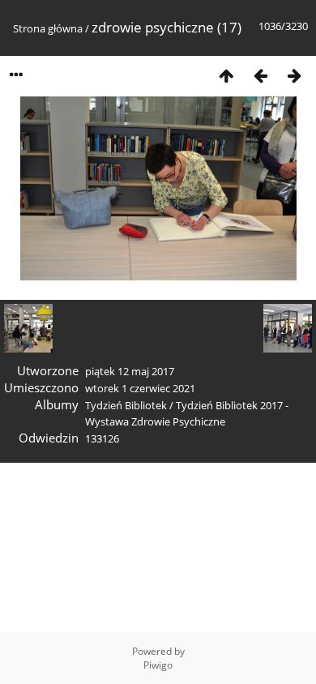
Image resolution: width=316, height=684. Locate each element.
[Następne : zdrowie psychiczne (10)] (294, 75)
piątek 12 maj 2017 (129, 371)
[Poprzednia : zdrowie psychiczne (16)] (260, 75)
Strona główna (48, 28)
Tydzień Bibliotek (126, 405)
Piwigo (158, 665)
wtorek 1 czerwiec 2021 (140, 388)
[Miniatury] (226, 75)
